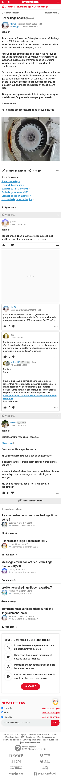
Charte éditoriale (34, 734)
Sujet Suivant (51, 13)
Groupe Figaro (52, 740)
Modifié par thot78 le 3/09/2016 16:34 (26, 310)
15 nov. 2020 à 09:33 (30, 26)
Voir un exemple (51, 708)
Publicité (45, 734)
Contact (54, 734)
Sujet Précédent (11, 13)
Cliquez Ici (6, 443)
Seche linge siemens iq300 (14, 192)
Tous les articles (12, 737)
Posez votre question (16, 171)
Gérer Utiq (27, 740)
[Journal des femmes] (15, 755)
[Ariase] (15, 773)
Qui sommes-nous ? (11, 734)
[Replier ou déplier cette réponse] (58, 214)
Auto (6, 712)
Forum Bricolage (23, 7)
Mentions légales (39, 740)
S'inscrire (30, 686)
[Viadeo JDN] (45, 768)
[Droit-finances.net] (45, 762)
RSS (22, 737)
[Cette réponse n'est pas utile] (12, 245)
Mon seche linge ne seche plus (16, 199)
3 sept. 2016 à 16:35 (18, 425)
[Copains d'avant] (15, 768)
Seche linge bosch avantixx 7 (16, 195)
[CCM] (45, 755)
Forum (10, 7)
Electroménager (41, 7)
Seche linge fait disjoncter (14, 188)
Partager (36, 171)
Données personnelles (46, 737)
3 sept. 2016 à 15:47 (18, 224)
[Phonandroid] (45, 774)
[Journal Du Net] (15, 761)
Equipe (23, 734)
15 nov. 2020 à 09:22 (18, 337)
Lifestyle (7, 708)
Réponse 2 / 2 (8, 416)
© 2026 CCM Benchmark (30, 743)
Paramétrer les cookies (12, 740)
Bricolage (7, 717)
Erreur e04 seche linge (12, 185)
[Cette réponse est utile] (3, 245)
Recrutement (31, 737)
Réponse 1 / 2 (8, 215)
